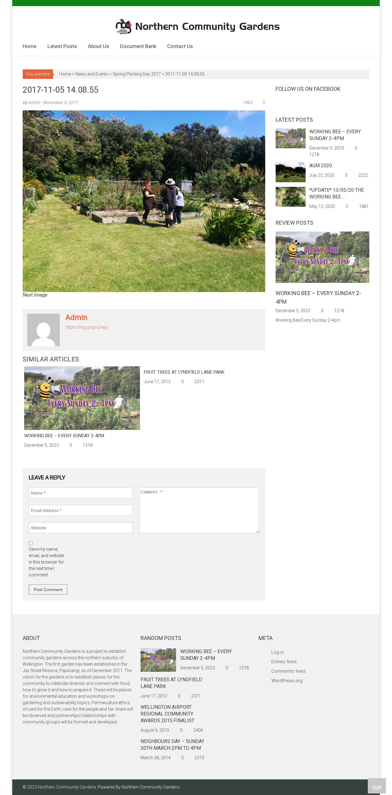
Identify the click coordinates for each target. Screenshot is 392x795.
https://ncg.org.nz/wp (86, 327)
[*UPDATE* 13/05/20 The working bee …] (291, 196)
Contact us (180, 46)
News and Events (91, 74)
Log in (277, 652)
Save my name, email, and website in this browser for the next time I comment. (46, 562)
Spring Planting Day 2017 (137, 74)
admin (34, 102)
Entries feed (283, 661)
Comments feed (288, 671)
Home (29, 46)
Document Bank (138, 46)
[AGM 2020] (291, 171)
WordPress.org (287, 680)
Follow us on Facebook (308, 89)
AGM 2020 (320, 165)
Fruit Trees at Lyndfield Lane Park (184, 372)
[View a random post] (360, 46)
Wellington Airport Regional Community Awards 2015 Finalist (167, 713)
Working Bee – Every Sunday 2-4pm (64, 435)
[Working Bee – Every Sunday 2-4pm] (82, 398)
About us (98, 46)
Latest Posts (62, 46)
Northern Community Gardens (151, 787)
